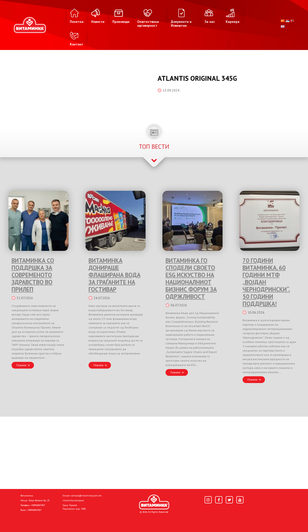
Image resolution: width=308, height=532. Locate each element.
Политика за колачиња (84, 520)
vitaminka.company (73, 500)
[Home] (154, 502)
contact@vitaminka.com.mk (86, 495)
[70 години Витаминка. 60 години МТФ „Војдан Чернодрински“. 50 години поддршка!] (269, 221)
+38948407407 (38, 505)
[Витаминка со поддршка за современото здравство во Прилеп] (38, 221)
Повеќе (21, 365)
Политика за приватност (40, 520)
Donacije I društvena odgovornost (134, 520)
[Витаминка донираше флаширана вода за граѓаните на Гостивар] (115, 221)
